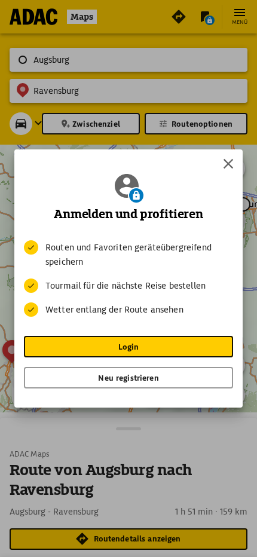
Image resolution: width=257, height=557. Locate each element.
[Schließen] (228, 163)
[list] (128, 278)
